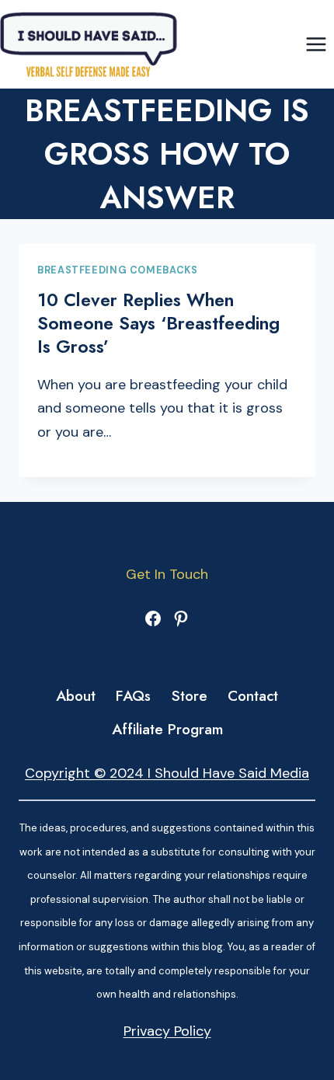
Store (189, 695)
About (76, 695)
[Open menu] (315, 44)
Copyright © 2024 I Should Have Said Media (167, 773)
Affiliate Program (167, 729)
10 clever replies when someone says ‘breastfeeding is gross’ (158, 323)
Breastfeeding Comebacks (117, 270)
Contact (253, 695)
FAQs (133, 695)
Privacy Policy (167, 1031)
